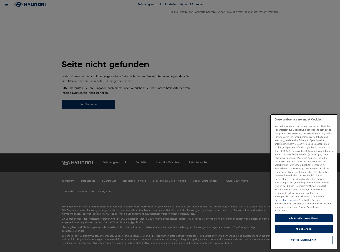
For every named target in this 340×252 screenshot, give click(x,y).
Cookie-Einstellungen (303, 239)
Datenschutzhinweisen (287, 200)
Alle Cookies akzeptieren (303, 218)
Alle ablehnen (304, 228)
